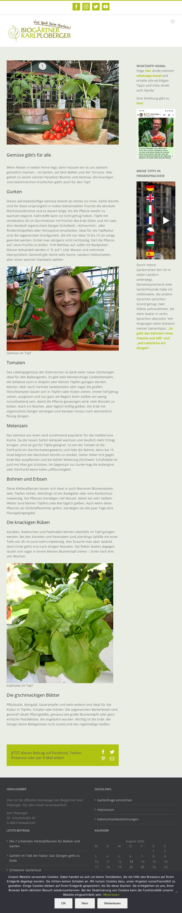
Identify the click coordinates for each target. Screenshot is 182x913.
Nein (85, 903)
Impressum (105, 810)
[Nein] (176, 892)
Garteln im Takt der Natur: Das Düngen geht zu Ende (44, 858)
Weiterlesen (111, 894)
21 (142, 867)
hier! (140, 103)
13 (131, 861)
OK (63, 903)
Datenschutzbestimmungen (117, 819)
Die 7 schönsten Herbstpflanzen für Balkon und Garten (44, 843)
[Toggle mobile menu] (173, 21)
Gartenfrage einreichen (114, 800)
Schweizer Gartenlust (25, 870)
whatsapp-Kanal (148, 76)
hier (148, 71)
